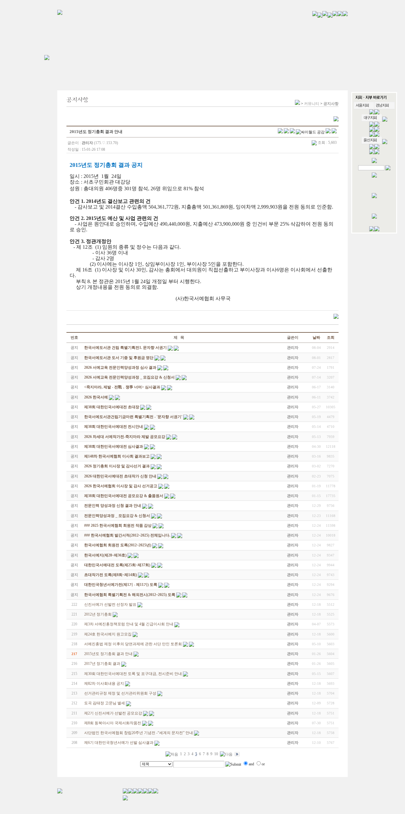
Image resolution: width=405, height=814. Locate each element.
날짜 (316, 337)
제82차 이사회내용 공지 (104, 683)
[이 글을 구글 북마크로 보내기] (334, 132)
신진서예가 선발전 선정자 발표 (110, 604)
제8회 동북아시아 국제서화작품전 (112, 723)
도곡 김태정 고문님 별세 (104, 703)
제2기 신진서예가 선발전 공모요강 (113, 713)
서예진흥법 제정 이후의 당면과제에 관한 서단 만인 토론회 (133, 644)
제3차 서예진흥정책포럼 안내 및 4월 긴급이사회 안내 (128, 624)
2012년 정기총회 (98, 614)
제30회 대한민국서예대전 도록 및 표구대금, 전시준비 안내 (133, 673)
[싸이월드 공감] (310, 132)
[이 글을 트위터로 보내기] (280, 132)
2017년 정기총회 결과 (102, 663)
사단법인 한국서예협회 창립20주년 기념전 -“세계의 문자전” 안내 (138, 733)
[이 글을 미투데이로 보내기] (292, 132)
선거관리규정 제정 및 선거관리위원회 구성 (120, 693)
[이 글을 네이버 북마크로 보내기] (328, 132)
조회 (330, 337)
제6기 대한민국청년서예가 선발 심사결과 (118, 742)
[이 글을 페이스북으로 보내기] (286, 132)
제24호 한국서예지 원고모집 (108, 634)
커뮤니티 (311, 103)
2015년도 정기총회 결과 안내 (108, 654)
